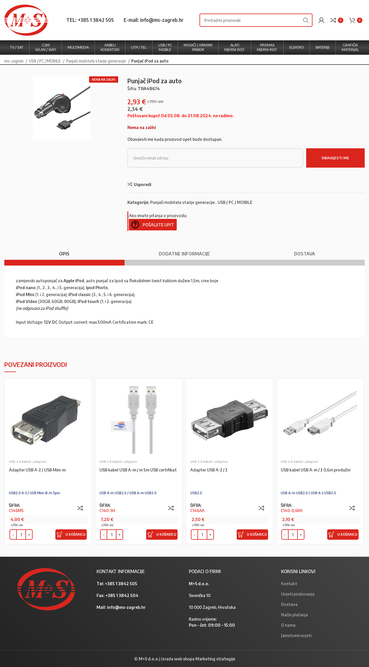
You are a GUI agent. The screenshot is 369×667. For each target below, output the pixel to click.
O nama (288, 625)
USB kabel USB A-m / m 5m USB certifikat (138, 469)
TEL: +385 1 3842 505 (90, 20)
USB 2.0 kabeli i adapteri (27, 461)
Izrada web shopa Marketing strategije (198, 658)
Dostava (289, 604)
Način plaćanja (294, 614)
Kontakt (289, 583)
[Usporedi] (80, 508)
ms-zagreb (14, 60)
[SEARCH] (305, 20)
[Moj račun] (321, 20)
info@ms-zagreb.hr (126, 607)
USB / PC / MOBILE (45, 60)
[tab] (64, 251)
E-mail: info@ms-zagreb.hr (154, 20)
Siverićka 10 (199, 595)
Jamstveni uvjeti (296, 635)
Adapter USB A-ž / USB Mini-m (37, 469)
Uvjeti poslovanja (298, 593)
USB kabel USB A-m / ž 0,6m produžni (315, 469)
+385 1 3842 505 (121, 583)
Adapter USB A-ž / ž (208, 469)
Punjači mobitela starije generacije (96, 60)
